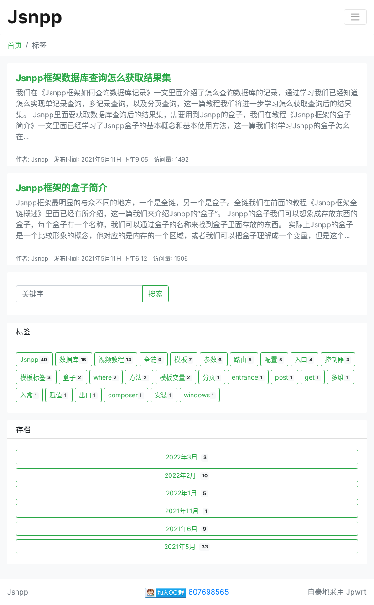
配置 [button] (273, 359)
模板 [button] (183, 359)
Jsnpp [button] (33, 359)
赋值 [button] (57, 395)
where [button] (105, 377)
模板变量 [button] (175, 377)
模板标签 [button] (35, 377)
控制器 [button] (337, 359)
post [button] (283, 377)
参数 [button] (213, 359)
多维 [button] (339, 377)
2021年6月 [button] (186, 528)
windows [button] (199, 395)
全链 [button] (152, 359)
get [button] (312, 377)
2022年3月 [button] (186, 457)
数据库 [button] (72, 359)
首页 (14, 45)
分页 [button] (211, 377)
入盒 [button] (28, 395)
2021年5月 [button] (186, 546)
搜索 (155, 293)
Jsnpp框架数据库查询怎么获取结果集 (93, 78)
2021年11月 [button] (186, 511)
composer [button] (125, 395)
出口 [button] (87, 395)
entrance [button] (247, 377)
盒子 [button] (72, 377)
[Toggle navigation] (355, 17)
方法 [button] (138, 377)
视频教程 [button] (115, 359)
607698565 (207, 591)
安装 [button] (163, 395)
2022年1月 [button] (186, 493)
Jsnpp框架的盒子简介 (61, 188)
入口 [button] (303, 359)
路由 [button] (243, 359)
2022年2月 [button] (186, 475)
